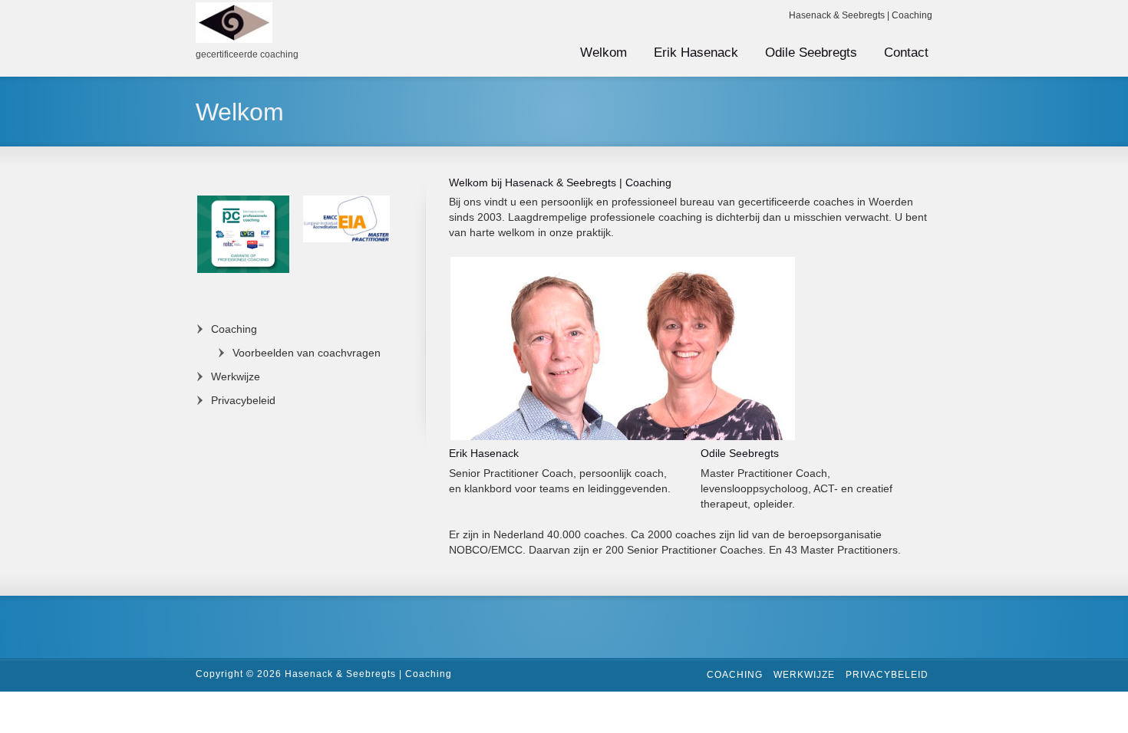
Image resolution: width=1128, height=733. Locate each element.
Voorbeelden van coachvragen (307, 353)
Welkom (603, 52)
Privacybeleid (243, 400)
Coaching (648, 182)
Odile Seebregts (811, 52)
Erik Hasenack (696, 52)
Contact (906, 52)
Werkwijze (235, 376)
